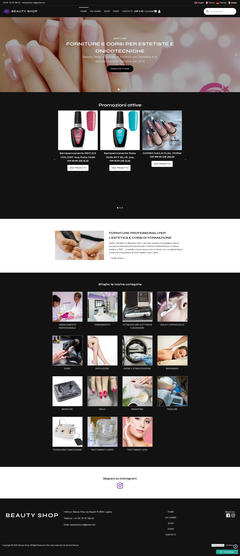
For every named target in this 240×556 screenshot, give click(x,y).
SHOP (107, 11)
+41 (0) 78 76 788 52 (11, 2)
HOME (84, 11)
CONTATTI (127, 11)
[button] (4, 55)
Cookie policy (232, 545)
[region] (120, 54)
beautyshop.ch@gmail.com (33, 2)
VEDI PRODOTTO (78, 168)
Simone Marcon (72, 545)
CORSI (116, 11)
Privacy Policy (218, 545)
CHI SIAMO (95, 11)
